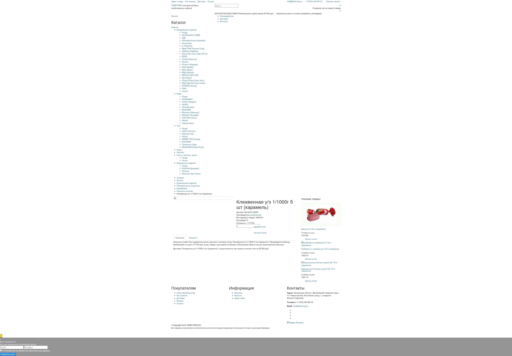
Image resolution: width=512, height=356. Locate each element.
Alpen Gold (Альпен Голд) (193, 48)
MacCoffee (186, 109)
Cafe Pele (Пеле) (189, 117)
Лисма (185, 136)
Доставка (202, 1)
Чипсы (185, 160)
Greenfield (186, 141)
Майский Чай (187, 133)
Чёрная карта (188, 123)
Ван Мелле (187, 77)
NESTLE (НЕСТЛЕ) (190, 75)
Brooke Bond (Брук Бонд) (193, 147)
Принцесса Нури (189, 144)
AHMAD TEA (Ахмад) (191, 139)
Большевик (187, 43)
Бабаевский (182, 188)
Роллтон (185, 171)
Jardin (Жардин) (189, 101)
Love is (185, 91)
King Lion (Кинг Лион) (191, 173)
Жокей (185, 120)
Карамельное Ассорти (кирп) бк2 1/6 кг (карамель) (318, 269)
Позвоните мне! (8, 354)
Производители (226, 16)
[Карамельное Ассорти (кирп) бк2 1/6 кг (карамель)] (321, 263)
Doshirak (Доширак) (190, 168)
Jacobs (185, 104)
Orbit (184, 88)
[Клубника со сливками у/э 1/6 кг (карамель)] (321, 243)
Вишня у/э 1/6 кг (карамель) (313, 229)
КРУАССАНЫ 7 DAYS (191, 35)
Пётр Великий (188, 107)
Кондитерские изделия (187, 29)
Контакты (224, 21)
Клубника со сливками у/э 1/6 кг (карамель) (320, 248)
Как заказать (190, 1)
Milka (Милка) (188, 72)
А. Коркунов (187, 45)
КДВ (183, 37)
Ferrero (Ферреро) (190, 64)
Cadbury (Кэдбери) (190, 51)
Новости (238, 295)
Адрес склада (177, 1)
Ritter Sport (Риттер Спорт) (193, 83)
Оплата (210, 1)
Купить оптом (260, 226)
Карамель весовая (185, 191)
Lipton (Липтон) (188, 131)
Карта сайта (239, 298)
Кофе (179, 93)
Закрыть (174, 27)
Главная (180, 177)
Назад (184, 32)
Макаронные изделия (186, 163)
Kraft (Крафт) (187, 67)
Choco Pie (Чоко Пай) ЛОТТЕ (194, 53)
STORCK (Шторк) (189, 85)
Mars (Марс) (187, 69)
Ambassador (187, 99)
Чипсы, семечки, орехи (187, 155)
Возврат (180, 300)
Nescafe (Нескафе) (190, 115)
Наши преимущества (186, 292)
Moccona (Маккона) (190, 112)
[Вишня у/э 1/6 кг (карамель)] (321, 213)
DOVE (184, 56)
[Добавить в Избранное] (238, 232)
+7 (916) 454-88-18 (314, 1)
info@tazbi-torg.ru (294, 1)
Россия (185, 61)
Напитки (180, 152)
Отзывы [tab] (193, 237)
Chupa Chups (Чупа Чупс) (193, 80)
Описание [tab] (179, 237)
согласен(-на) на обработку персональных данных (26, 350)
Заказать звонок (333, 1)
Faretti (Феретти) (189, 59)
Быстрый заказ (260, 232)
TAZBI (176, 5)
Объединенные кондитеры (193, 40)
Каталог (174, 16)
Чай (178, 125)
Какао (179, 149)
